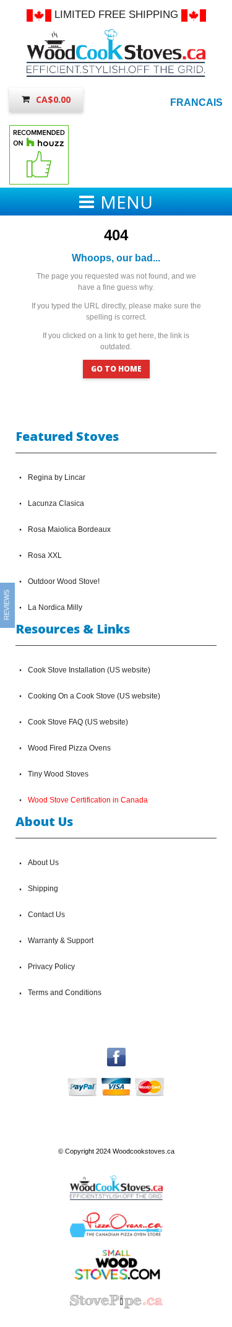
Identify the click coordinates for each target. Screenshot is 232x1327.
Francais (196, 102)
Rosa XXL (45, 555)
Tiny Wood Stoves (58, 774)
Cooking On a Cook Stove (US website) (94, 696)
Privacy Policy (51, 966)
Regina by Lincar (56, 477)
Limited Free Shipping (116, 14)
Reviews (7, 605)
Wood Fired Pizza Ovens (69, 748)
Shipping (43, 888)
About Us (43, 862)
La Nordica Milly (55, 607)
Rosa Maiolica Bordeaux (69, 529)
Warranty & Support (60, 940)
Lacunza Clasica (56, 503)
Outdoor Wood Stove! (64, 581)
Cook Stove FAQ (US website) (78, 722)
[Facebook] (116, 1053)
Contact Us (46, 914)
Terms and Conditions (64, 992)
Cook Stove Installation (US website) (89, 670)
